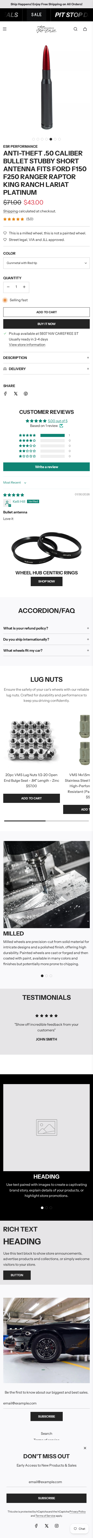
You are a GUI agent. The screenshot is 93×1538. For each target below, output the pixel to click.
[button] (33, 139)
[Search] (75, 29)
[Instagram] (56, 1526)
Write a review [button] (46, 467)
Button (17, 1275)
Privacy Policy (77, 1511)
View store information (27, 344)
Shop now (46, 581)
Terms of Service (45, 1515)
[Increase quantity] (24, 287)
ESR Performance (20, 146)
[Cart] (85, 29)
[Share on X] (15, 394)
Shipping (10, 211)
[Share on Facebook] (5, 394)
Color (9, 253)
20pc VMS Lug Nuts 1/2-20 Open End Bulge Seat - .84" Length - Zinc (31, 778)
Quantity (12, 278)
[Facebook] (36, 1526)
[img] (13, 495)
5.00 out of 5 (57, 421)
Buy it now (47, 324)
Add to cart (31, 798)
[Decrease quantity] (8, 287)
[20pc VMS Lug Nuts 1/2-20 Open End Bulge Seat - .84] (31, 740)
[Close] (85, 1448)
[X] (46, 1526)
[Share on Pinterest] (25, 394)
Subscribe (46, 1416)
